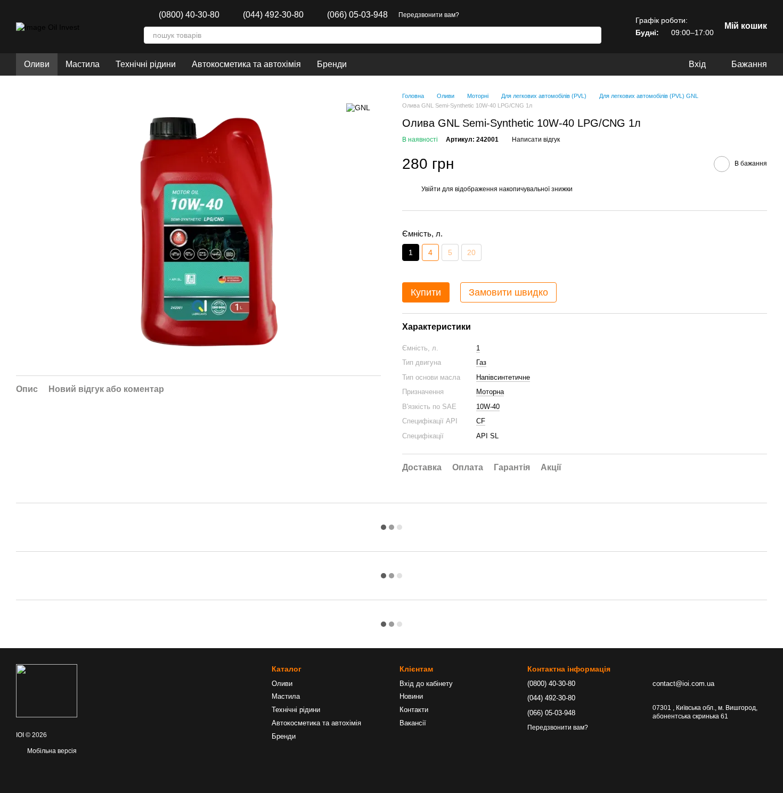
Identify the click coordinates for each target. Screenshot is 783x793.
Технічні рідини (146, 64)
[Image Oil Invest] (46, 690)
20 (471, 252)
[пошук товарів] (592, 35)
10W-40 (488, 407)
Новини (411, 696)
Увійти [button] (431, 189)
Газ (481, 362)
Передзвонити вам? (428, 15)
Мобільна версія (51, 751)
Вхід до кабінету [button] (426, 684)
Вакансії (412, 723)
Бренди (332, 64)
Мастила (83, 64)
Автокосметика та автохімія (246, 64)
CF (480, 421)
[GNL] (358, 107)
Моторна (490, 392)
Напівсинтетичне (503, 377)
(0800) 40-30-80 (189, 15)
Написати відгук (536, 139)
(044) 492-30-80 (273, 15)
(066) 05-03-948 (357, 15)
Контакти (413, 710)
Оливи (37, 64)
